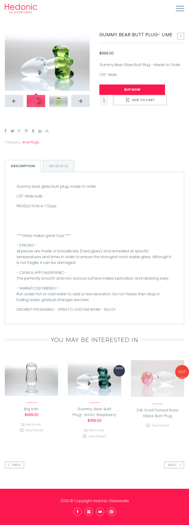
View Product (34, 430)
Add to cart (143, 100)
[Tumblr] (33, 131)
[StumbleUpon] (47, 131)
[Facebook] (5, 131)
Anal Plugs (30, 142)
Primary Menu (180, 8)
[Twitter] (12, 131)
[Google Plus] (19, 131)
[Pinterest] (26, 131)
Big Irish (31, 409)
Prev (16, 465)
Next (172, 465)
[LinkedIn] (40, 131)
